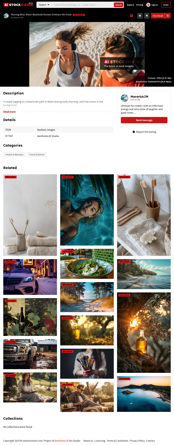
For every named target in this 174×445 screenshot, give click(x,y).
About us (88, 440)
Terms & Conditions (117, 440)
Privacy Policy (137, 440)
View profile (135, 99)
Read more (9, 111)
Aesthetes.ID (62, 440)
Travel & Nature (36, 154)
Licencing (99, 440)
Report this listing (144, 132)
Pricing (139, 4)
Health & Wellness (14, 154)
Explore (130, 4)
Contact (150, 440)
